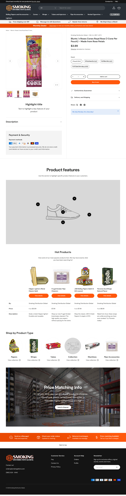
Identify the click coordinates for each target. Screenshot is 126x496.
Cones (35, 14)
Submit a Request (63, 407)
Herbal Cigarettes (94, 14)
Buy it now (95, 82)
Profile (76, 463)
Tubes (53, 357)
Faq (52, 459)
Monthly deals (35, 1)
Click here (52, 26)
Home (7, 30)
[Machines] (92, 346)
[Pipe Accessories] (112, 346)
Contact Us (109, 1)
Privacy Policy (56, 467)
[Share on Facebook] (81, 105)
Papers (14, 357)
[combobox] (71, 8)
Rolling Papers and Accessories (17, 14)
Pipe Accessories (76, 14)
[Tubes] (53, 346)
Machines (92, 357)
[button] (119, 8)
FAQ (116, 1)
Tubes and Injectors (59, 14)
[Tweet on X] (77, 105)
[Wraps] (34, 346)
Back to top (63, 445)
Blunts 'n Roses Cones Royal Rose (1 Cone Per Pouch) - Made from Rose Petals (22, 30)
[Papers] (14, 346)
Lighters (9, 18)
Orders (76, 459)
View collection (71, 360)
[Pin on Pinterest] (84, 105)
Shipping (73, 49)
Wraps (44, 14)
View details (39, 296)
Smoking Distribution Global (79, 35)
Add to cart (103, 76)
